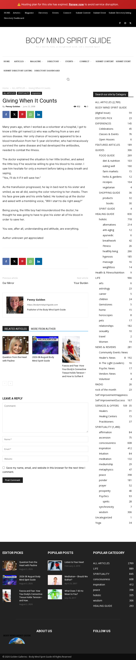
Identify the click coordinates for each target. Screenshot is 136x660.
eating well (109, 166)
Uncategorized (103, 517)
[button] (68, 79)
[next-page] (10, 383)
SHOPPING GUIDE (109, 192)
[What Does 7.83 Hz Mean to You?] (55, 594)
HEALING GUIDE (104, 214)
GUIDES (99, 150)
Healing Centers (108, 416)
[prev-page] (4, 383)
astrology (104, 288)
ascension (104, 437)
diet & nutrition (111, 160)
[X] (130, 23)
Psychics (104, 496)
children (103, 299)
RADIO (99, 384)
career (102, 293)
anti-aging (108, 230)
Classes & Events (109, 134)
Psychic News (107, 368)
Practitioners (106, 421)
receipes (107, 182)
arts (101, 283)
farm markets (110, 171)
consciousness (107, 443)
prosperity (104, 490)
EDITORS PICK (103, 118)
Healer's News (107, 357)
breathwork (109, 240)
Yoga (98, 522)
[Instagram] (125, 23)
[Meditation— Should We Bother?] (55, 580)
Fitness (107, 246)
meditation (105, 459)
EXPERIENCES (103, 123)
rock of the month (105, 389)
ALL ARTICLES (18, 88)
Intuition (103, 453)
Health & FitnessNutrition (109, 272)
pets (101, 320)
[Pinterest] (22, 114)
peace (102, 474)
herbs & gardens (112, 176)
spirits (106, 501)
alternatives (109, 224)
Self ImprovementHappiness (111, 395)
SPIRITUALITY (23, 93)
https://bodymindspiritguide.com (42, 304)
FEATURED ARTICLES (107, 144)
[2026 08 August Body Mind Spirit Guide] (45, 345)
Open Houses (107, 139)
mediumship (106, 464)
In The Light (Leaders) (111, 363)
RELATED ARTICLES (16, 328)
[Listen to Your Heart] (55, 566)
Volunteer (104, 379)
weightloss (109, 267)
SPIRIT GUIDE (107, 208)
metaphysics (106, 469)
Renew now (76, 4)
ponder (103, 480)
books (110, 203)
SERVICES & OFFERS (107, 405)
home (102, 309)
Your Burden (81, 283)
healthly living (110, 251)
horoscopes (106, 315)
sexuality (104, 331)
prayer (102, 485)
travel (102, 336)
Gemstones (105, 304)
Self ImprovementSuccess (110, 400)
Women (103, 341)
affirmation (105, 432)
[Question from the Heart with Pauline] (15, 345)
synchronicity (106, 506)
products (108, 198)
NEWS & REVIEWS (105, 347)
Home (5, 88)
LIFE (97, 278)
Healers (103, 411)
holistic (103, 219)
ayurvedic (108, 235)
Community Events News (113, 352)
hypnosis (108, 256)
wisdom (103, 512)
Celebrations (106, 128)
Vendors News (107, 373)
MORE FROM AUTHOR (43, 328)
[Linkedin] (38, 114)
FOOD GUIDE (107, 155)
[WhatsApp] (30, 114)
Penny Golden (13, 106)
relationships (106, 325)
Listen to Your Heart (74, 562)
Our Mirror (8, 283)
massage (108, 262)
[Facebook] (120, 23)
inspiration (36, 93)
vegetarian (109, 187)
